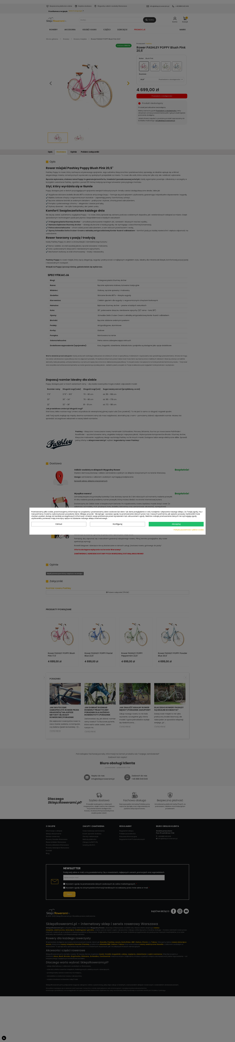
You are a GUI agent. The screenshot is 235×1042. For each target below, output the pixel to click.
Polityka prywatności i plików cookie (189, 530)
